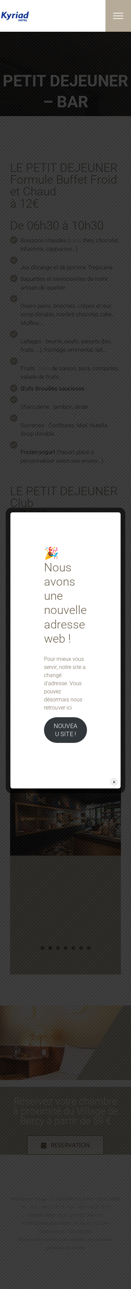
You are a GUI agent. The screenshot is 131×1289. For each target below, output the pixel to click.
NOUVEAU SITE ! (65, 729)
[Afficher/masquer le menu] (118, 16)
